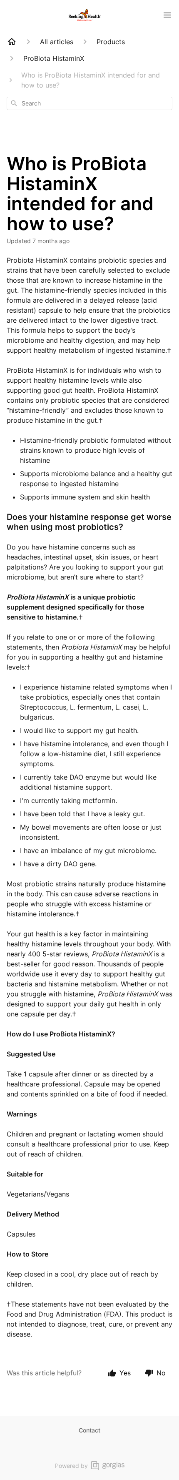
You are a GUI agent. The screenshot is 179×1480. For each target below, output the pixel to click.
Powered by (71, 1465)
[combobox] (89, 103)
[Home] (12, 42)
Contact (89, 1430)
